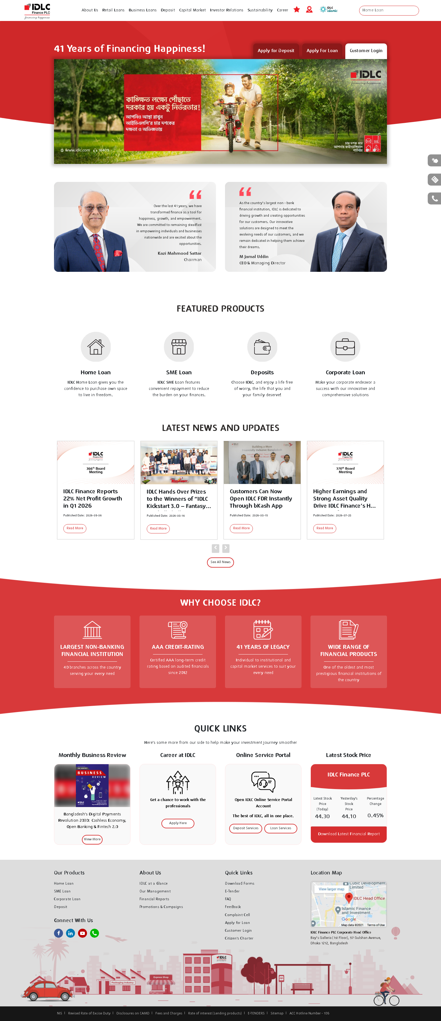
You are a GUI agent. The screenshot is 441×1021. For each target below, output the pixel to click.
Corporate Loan (67, 899)
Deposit (60, 907)
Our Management (155, 891)
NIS (59, 1013)
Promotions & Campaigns (161, 907)
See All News (220, 562)
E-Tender (232, 891)
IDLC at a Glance (154, 884)
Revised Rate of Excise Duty (89, 1013)
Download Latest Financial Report (349, 834)
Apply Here (178, 823)
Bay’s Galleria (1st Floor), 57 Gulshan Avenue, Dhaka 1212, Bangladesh (345, 938)
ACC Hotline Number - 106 (309, 1013)
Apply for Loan (237, 923)
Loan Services (280, 828)
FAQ (228, 899)
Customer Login (238, 931)
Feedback (233, 907)
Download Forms (239, 884)
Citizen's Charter (239, 938)
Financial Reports (154, 899)
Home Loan (64, 884)
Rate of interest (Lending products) (215, 1013)
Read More (75, 528)
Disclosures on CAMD (132, 1013)
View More (92, 839)
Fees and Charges (168, 1013)
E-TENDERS (256, 1013)
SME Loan (62, 891)
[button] (360, 150)
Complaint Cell (237, 915)
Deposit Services (245, 828)
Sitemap (277, 1013)
